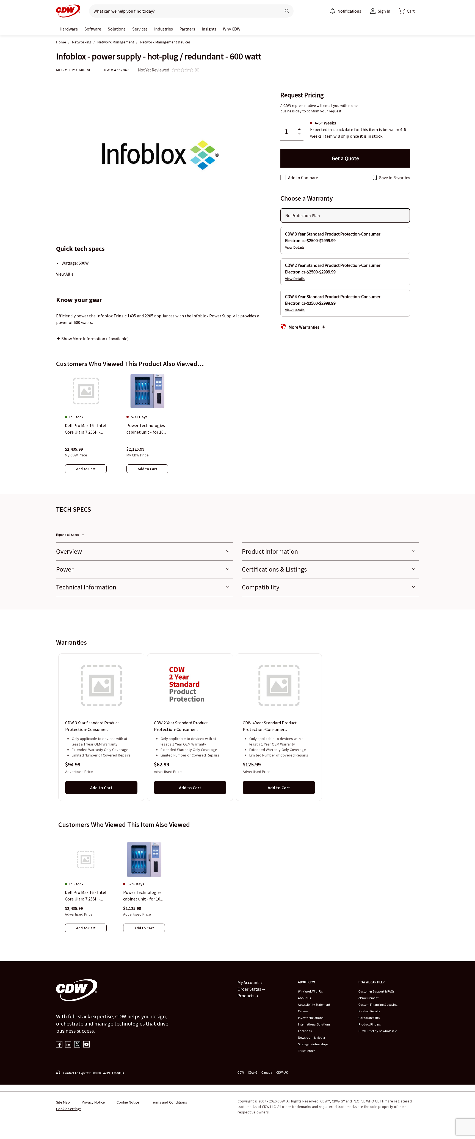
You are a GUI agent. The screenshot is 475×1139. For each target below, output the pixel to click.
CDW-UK (282, 1072)
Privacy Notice (93, 1102)
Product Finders (369, 1024)
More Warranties (304, 327)
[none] (68, 28)
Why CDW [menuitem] (232, 29)
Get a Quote (345, 158)
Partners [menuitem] (187, 29)
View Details (295, 247)
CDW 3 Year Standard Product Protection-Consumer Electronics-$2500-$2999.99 (92, 726)
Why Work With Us (310, 991)
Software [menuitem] (92, 29)
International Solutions (314, 1024)
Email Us (118, 1073)
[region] (237, 428)
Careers (303, 1011)
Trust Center (306, 1051)
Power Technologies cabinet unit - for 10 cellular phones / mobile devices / (142, 896)
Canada (266, 1072)
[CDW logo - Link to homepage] (68, 11)
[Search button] (287, 11)
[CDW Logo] (68, 11)
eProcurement (368, 998)
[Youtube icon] (86, 1044)
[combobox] (183, 11)
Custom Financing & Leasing (377, 1004)
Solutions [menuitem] (117, 29)
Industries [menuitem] (163, 29)
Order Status (250, 989)
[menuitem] (332, 11)
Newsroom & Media (311, 1037)
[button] (407, 11)
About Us (304, 998)
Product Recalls (369, 1011)
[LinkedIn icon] (68, 1044)
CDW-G (252, 1072)
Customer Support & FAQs (376, 991)
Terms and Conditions (169, 1102)
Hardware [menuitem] (69, 29)
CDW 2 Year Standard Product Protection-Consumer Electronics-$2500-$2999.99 (181, 726)
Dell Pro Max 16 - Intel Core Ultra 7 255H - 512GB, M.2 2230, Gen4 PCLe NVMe (85, 896)
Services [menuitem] (140, 29)
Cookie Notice (128, 1102)
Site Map (63, 1102)
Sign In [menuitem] (384, 11)
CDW (241, 1072)
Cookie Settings (68, 1108)
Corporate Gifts (369, 1018)
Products (246, 995)
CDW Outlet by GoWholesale (377, 1031)
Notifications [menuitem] (349, 11)
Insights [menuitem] (209, 29)
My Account (248, 982)
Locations (305, 1031)
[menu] (345, 11)
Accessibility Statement (314, 1004)
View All (63, 274)
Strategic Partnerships (313, 1044)
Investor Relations (310, 1018)
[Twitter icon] (77, 1044)
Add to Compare (303, 177)
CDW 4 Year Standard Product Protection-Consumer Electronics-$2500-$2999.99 (270, 726)
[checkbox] (283, 177)
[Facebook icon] (59, 1044)
